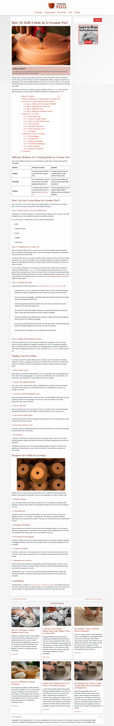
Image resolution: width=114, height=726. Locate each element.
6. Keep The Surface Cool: (35, 129)
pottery (62, 91)
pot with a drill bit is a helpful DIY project (41, 585)
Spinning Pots (19, 716)
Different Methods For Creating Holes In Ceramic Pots (41, 99)
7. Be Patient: (31, 131)
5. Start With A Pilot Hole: (35, 126)
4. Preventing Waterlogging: (36, 144)
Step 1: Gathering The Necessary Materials (41, 104)
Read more (14, 654)
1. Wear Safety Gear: (33, 116)
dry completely (54, 348)
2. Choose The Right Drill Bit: (36, 119)
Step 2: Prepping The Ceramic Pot (38, 106)
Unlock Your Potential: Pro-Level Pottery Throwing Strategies (56, 684)
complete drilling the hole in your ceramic (50, 286)
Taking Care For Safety (31, 114)
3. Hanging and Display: (34, 141)
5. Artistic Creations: (33, 146)
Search (97, 20)
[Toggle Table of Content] (58, 96)
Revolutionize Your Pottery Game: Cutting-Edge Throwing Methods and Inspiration (88, 685)
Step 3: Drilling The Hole (34, 109)
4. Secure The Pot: (32, 124)
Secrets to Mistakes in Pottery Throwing (23, 683)
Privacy (100, 716)
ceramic (55, 89)
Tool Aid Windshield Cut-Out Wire (58, 276)
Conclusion (26, 151)
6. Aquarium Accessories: (35, 149)
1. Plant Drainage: (32, 136)
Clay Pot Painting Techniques (19, 599)
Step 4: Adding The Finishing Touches (39, 111)
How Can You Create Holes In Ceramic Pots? (38, 101)
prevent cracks (32, 270)
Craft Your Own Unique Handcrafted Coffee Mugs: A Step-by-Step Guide (56, 631)
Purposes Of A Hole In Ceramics (34, 134)
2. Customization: (32, 139)
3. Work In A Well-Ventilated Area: (38, 121)
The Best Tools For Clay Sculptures (93, 599)
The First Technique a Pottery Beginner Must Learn (23, 631)
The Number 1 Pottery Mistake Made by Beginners (86, 630)
